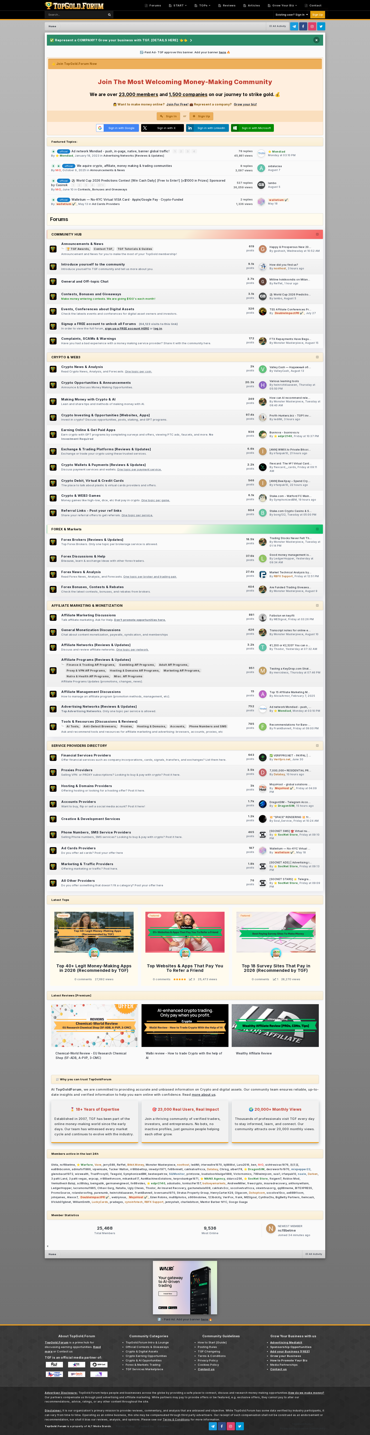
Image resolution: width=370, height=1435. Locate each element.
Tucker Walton (118, 1169)
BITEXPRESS (303, 1188)
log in (158, 328)
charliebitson (190, 1202)
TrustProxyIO (99, 1174)
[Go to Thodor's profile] (263, 647)
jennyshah (172, 1202)
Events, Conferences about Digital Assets (97, 309)
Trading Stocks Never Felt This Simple (296, 538)
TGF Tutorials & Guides (135, 249)
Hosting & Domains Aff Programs (134, 670)
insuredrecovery (275, 1183)
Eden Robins (158, 1197)
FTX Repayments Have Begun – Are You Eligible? (303, 339)
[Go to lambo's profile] (261, 185)
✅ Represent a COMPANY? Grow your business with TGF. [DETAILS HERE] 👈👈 (119, 40)
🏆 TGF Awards (78, 249)
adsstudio (174, 1183)
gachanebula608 (199, 1188)
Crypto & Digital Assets (142, 1351)
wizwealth (82, 1174)
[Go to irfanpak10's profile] (263, 451)
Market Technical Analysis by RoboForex (297, 572)
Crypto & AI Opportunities (144, 1360)
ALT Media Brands (99, 1426)
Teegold (116, 1174)
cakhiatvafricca (194, 1169)
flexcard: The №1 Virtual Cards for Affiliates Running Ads (308, 463)
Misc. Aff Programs (128, 676)
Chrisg (224, 1169)
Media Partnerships (284, 1364)
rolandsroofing (82, 1192)
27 (100, 185)
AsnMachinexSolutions (156, 1178)
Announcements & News (107, 170)
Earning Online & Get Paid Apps (88, 430)
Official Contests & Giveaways (147, 1347)
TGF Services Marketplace (144, 1369)
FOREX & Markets (66, 529)
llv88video (138, 1183)
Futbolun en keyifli (282, 615)
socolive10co (276, 1192)
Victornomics (242, 1174)
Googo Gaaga (238, 1202)
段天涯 (294, 1164)
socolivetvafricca (242, 1188)
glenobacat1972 (62, 1174)
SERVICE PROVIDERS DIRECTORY (79, 746)
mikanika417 (130, 1178)
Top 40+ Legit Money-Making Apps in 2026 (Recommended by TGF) (94, 968)
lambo (272, 183)
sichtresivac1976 (277, 1164)
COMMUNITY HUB (66, 234)
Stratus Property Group (193, 1192)
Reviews (229, 5)
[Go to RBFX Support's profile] (263, 574)
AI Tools (73, 726)
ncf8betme (67, 1164)
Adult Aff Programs (173, 664)
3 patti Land (59, 1178)
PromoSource (60, 1192)
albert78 (236, 1169)
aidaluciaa (275, 166)
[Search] (109, 14)
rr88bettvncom (110, 1178)
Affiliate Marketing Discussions (88, 615)
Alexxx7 (72, 1197)
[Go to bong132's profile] (263, 513)
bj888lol (229, 1164)
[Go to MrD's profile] (94, 953)
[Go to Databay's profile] (263, 772)
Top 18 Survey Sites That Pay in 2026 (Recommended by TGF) (276, 968)
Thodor (279, 649)
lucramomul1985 (84, 1188)
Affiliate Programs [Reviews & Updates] (96, 660)
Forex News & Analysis (81, 572)
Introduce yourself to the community (93, 264)
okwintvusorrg (266, 1188)
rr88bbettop (138, 1169)
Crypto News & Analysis (82, 367)
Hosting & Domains (151, 726)
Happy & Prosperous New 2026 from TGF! (298, 247)
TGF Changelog (209, 1351)
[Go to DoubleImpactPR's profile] (263, 311)
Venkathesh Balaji (63, 1183)
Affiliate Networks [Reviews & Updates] (96, 645)
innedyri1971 (157, 1169)
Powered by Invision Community (302, 1428)
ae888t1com (294, 1192)
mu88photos (177, 1197)
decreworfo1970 (277, 1169)
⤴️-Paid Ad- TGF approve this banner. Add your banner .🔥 (185, 52)
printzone (193, 1174)
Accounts (177, 726)
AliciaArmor (282, 695)
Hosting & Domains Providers (86, 786)
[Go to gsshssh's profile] (263, 249)
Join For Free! (177, 104)
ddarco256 (234, 1178)
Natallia (121, 1188)
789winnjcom (262, 1174)
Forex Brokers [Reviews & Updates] (92, 540)
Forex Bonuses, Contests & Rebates (92, 587)
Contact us (65, 1351)
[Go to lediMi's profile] (263, 417)
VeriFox (228, 1197)
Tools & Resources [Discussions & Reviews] (99, 721)
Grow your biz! (245, 104)
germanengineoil (117, 1183)
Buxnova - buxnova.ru (284, 432)
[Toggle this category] (317, 234)
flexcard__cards (285, 467)
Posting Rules (207, 1347)
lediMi (278, 419)
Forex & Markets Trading (143, 1364)
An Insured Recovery (171, 1188)
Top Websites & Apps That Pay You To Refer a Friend (185, 968)
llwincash (307, 1197)
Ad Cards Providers (106, 204)
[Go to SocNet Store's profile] (263, 835)
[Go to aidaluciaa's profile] (261, 168)
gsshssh (279, 250)
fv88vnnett (175, 1169)
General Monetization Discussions (91, 630)
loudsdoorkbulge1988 (216, 1174)
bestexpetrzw (157, 1174)
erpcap (93, 1178)
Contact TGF (103, 249)
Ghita (54, 1164)
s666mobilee (197, 1197)
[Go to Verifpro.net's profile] (263, 757)
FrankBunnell (282, 728)
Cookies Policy (208, 1364)
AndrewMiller (236, 1183)
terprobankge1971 (185, 1178)
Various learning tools (284, 381)
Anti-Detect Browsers (100, 726)
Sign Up (317, 14)
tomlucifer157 (191, 1183)
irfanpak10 (281, 453)
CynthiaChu (266, 1197)
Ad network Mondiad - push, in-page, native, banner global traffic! (121, 151)
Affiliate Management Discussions (91, 692)
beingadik (97, 1183)
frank (239, 1197)
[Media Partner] (54, 1364)
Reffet (278, 283)
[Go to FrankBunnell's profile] (263, 727)
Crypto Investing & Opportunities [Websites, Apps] (105, 415)
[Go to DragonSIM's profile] (263, 804)
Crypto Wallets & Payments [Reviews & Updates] (103, 465)
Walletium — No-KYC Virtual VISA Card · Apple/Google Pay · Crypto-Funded (127, 199)
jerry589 (109, 1164)
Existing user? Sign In (291, 14)
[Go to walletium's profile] (261, 202)
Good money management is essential (296, 554)
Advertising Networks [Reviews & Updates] (133, 155)
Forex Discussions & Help (83, 556)
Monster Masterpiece (289, 342)
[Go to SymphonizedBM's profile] (263, 498)
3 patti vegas (78, 1178)
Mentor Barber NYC (213, 1202)
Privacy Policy (208, 1360)
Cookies (163, 1426)
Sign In (171, 116)
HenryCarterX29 (221, 1192)
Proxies (126, 726)
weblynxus (119, 1197)
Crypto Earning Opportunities (146, 1356)
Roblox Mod (291, 1178)
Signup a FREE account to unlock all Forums (98, 324)
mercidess (281, 672)
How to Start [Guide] (212, 1342)
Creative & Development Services (90, 819)
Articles (253, 5)
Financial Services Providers (86, 755)
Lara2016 (243, 1164)
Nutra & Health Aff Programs (88, 676)
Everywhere (91, 14)
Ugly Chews (136, 1188)
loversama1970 (164, 1192)
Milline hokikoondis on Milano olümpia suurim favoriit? (306, 279)
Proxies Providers (77, 770)
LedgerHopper (284, 558)
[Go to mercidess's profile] (263, 671)
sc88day (83, 1183)
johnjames (58, 1197)
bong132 (280, 514)
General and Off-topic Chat (84, 281)
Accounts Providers (78, 802)
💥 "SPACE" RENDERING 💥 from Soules (296, 817)
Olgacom (241, 1192)
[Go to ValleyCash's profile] (263, 369)
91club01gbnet (61, 1202)
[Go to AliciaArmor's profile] (263, 694)
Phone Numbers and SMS (208, 726)
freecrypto (254, 1183)
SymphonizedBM (285, 499)
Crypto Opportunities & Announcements (96, 383)
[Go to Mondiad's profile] (261, 153)
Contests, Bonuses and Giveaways (102, 189)
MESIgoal (280, 619)
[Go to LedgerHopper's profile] (263, 558)
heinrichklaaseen (285, 384)
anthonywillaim (298, 1183)
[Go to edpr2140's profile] (263, 434)
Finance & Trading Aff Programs (90, 664)
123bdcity (214, 1197)
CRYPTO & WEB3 (66, 357)
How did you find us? (284, 264)
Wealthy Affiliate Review (254, 1053)
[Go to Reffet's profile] (263, 281)
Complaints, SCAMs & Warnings (88, 339)
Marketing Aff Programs (181, 670)
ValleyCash (281, 370)
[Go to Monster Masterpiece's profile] (263, 341)
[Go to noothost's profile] (263, 267)
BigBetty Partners (288, 1197)
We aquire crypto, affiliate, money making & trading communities (124, 166)
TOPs (203, 5)
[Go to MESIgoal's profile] (263, 617)
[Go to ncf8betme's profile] (271, 1228)
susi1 (276, 1174)
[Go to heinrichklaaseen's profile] (263, 385)
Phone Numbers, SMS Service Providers (96, 832)
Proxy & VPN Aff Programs (86, 670)
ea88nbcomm (60, 1169)
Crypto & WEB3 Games (81, 496)
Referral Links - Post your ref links (91, 510)
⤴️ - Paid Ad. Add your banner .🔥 (185, 1319)
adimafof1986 (81, 1169)
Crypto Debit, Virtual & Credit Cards (92, 481)
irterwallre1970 (211, 1164)
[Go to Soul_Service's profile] (263, 819)
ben (254, 1164)
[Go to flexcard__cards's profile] (263, 467)
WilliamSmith (81, 1202)
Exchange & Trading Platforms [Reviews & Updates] (106, 449)
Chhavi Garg (105, 1188)
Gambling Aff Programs (136, 664)
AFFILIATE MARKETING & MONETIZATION (86, 605)
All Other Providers (78, 881)
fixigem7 (275, 1178)
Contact (315, 5)
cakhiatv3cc (220, 1188)
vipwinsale (99, 1169)
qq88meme (285, 1188)
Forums (155, 5)
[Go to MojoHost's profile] (263, 788)
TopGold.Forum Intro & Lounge (147, 1342)
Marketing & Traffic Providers (87, 864)
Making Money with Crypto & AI (88, 399)
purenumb (101, 1192)
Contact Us (146, 1426)
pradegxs (116, 1202)
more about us (204, 1095)
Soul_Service (283, 820)
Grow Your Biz (283, 5)
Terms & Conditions (212, 1356)
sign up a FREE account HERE (127, 328)
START (178, 5)
